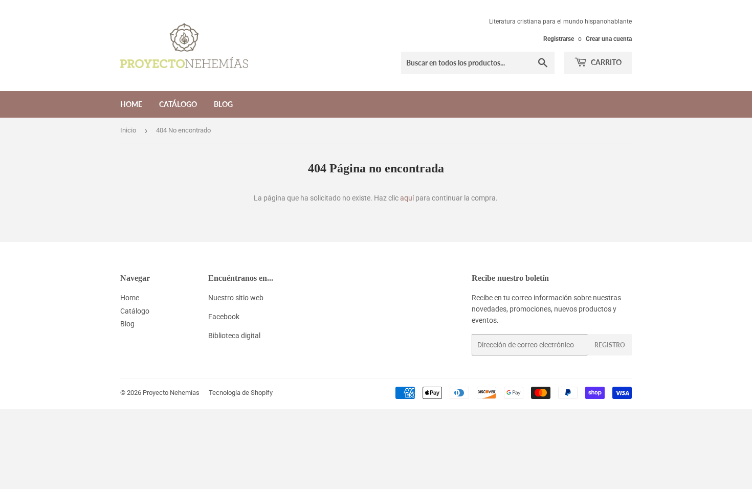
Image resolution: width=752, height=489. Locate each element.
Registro (609, 345)
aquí (407, 198)
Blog (223, 104)
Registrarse (558, 38)
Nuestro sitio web (235, 298)
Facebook (223, 317)
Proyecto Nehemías (171, 392)
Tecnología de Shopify (241, 392)
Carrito (605, 62)
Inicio (128, 130)
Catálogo (178, 104)
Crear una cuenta (609, 38)
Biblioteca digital (234, 335)
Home (131, 104)
